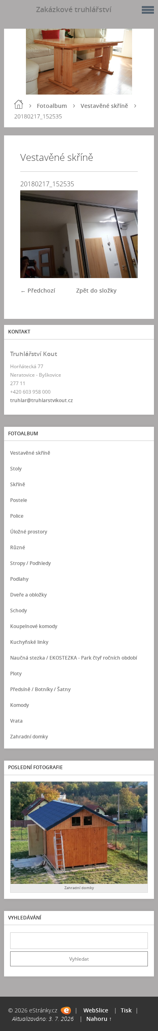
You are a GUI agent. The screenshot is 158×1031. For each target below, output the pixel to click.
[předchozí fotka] (33, 234)
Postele (18, 500)
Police (16, 515)
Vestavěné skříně (104, 106)
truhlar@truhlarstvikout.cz (41, 400)
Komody (19, 705)
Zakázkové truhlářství (73, 9)
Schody (18, 610)
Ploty (15, 673)
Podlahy (19, 579)
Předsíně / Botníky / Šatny (40, 689)
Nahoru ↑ (99, 1019)
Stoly (15, 468)
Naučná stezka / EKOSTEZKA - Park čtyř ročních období (73, 657)
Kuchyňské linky (29, 642)
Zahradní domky (29, 736)
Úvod (18, 104)
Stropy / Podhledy (30, 563)
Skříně (17, 484)
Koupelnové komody (33, 626)
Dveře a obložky (28, 594)
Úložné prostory (28, 531)
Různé (17, 547)
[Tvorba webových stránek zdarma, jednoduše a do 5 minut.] (66, 1010)
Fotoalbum (52, 106)
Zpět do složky (96, 290)
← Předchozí (37, 290)
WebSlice (95, 1010)
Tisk (126, 1010)
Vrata (16, 720)
